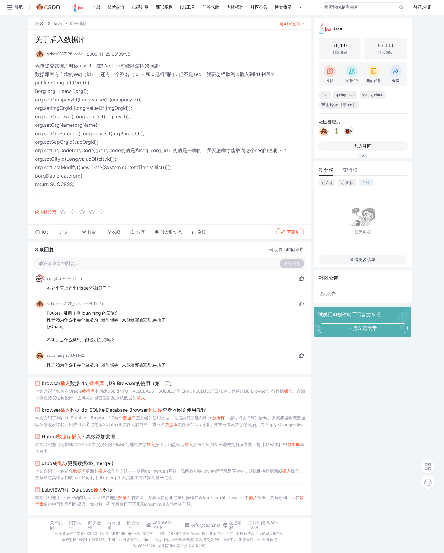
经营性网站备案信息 (207, 533)
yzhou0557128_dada (64, 303)
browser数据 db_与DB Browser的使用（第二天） (108, 383)
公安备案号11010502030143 (79, 533)
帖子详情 (78, 23)
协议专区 (133, 525)
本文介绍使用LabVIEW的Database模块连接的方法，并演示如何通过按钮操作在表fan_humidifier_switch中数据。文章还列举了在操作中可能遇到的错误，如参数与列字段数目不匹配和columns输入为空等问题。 (169, 501)
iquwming (55, 355)
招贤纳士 (75, 525)
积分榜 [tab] (326, 170)
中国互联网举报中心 (124, 539)
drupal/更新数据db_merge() (78, 463)
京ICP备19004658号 (123, 533)
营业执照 (269, 539)
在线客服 (235, 525)
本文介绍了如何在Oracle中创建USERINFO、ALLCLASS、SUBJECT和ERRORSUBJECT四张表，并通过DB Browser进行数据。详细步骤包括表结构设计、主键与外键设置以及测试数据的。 (170, 394)
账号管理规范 (183, 539)
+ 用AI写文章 (363, 328)
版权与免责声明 (208, 539)
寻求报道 (114, 525)
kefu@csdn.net (205, 525)
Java (57, 23)
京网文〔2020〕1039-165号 (165, 533)
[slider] (84, 212)
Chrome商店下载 (156, 539)
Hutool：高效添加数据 (78, 437)
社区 (40, 23)
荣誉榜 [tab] (350, 170)
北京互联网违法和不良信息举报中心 (255, 533)
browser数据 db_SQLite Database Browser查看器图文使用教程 (124, 410)
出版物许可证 (250, 539)
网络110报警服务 (92, 539)
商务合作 (94, 525)
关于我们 (56, 525)
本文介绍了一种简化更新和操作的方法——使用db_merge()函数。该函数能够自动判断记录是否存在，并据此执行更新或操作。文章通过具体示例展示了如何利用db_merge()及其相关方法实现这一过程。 (169, 474)
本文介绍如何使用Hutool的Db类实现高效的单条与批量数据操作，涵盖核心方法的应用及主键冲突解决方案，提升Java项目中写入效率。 (169, 447)
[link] (40, 23)
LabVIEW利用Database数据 (77, 490)
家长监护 (69, 539)
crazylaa (54, 278)
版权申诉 (230, 539)
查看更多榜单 (362, 259)
